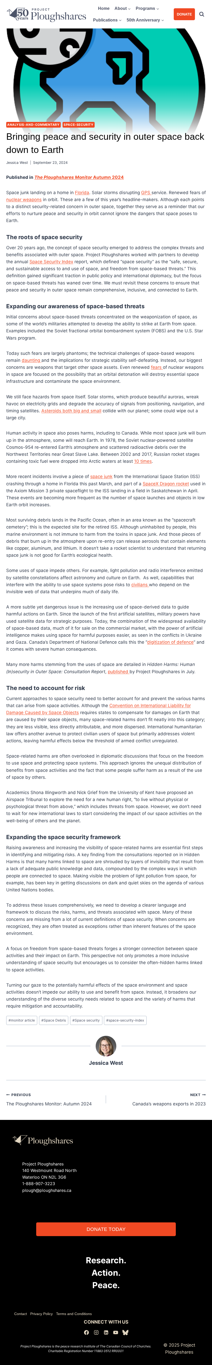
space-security (78, 125)
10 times (143, 461)
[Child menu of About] (122, 8)
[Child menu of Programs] (147, 8)
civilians (140, 584)
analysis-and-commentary (33, 125)
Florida (82, 192)
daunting (31, 360)
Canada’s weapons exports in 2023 (169, 1099)
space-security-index (125, 1020)
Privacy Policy (41, 1314)
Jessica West (17, 162)
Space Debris (53, 1020)
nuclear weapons (24, 199)
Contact (20, 1314)
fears (157, 367)
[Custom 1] (125, 1332)
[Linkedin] (106, 1332)
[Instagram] (96, 1332)
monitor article (22, 1020)
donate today (106, 1229)
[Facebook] (86, 1332)
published (119, 671)
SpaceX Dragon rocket (166, 483)
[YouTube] (115, 1332)
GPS (146, 192)
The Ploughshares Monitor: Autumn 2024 (49, 1099)
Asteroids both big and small (71, 410)
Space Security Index (51, 261)
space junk (101, 476)
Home (104, 8)
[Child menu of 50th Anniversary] (145, 20)
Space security (86, 1020)
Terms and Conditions (74, 1314)
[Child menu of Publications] (107, 20)
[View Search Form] (202, 14)
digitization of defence (170, 642)
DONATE (184, 14)
